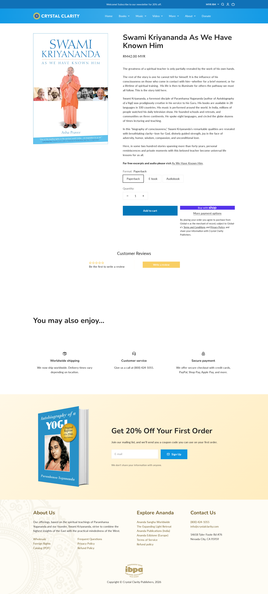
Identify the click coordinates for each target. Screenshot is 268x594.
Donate (206, 16)
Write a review (161, 264)
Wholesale (39, 539)
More (172, 16)
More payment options (207, 213)
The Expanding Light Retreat (154, 526)
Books (122, 16)
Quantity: (128, 188)
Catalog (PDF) (41, 548)
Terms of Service (147, 539)
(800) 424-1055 (199, 522)
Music (139, 16)
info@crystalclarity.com (204, 526)
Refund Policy (86, 548)
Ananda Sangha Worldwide (153, 522)
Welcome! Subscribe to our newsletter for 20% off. (134, 4)
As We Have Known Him (187, 163)
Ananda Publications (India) (153, 530)
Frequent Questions (90, 539)
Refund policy (145, 544)
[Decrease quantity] (127, 196)
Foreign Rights (42, 543)
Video (156, 16)
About (188, 16)
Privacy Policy (86, 543)
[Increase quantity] (143, 196)
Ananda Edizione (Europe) (152, 535)
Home (109, 16)
